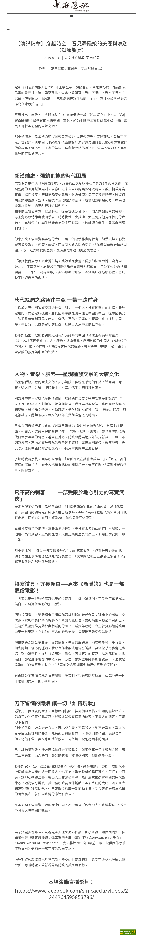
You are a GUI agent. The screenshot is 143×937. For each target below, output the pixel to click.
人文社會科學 (74, 57)
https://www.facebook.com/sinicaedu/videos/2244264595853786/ (71, 894)
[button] (71, 17)
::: (8, 30)
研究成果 (93, 57)
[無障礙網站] (128, 934)
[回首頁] (71, 6)
